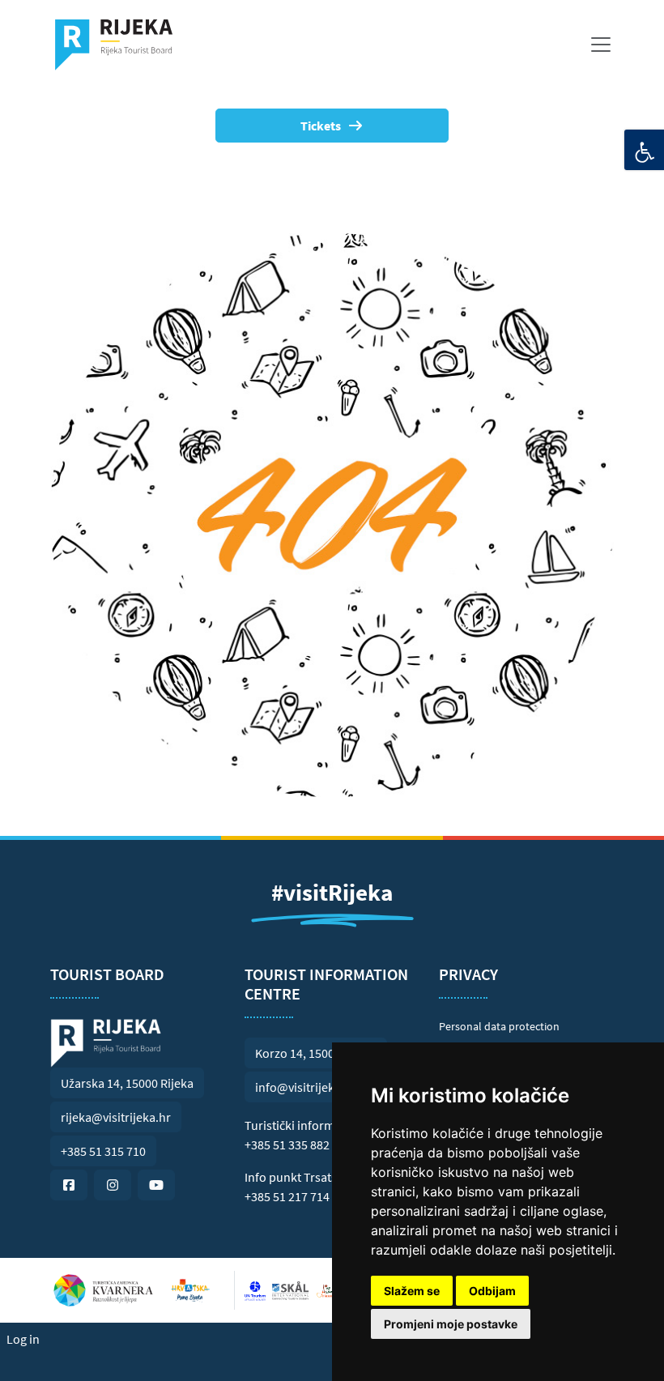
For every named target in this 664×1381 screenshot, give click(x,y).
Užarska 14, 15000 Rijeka (127, 1083)
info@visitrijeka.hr (305, 1087)
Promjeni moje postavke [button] (450, 1324)
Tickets (320, 125)
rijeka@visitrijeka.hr (116, 1117)
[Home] (120, 44)
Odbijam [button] (492, 1291)
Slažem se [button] (412, 1291)
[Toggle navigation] (601, 44)
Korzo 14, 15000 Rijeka (316, 1053)
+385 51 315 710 (103, 1151)
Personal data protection (499, 1026)
